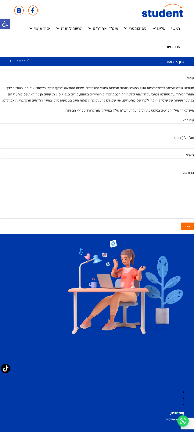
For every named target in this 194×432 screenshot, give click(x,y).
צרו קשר (177, 337)
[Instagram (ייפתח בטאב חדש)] (19, 10)
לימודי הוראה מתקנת (167, 382)
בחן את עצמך (16, 60)
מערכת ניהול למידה (168, 364)
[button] (5, 24)
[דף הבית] (28, 60)
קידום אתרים (173, 355)
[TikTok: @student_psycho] (5, 369)
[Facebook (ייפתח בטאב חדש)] (33, 10)
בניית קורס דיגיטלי (169, 373)
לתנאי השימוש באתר (167, 346)
